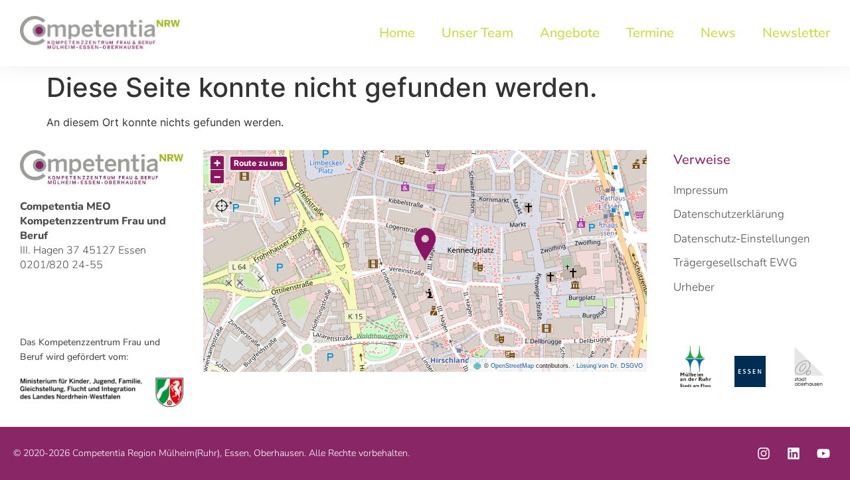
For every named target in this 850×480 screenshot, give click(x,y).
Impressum (700, 190)
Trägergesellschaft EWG (735, 262)
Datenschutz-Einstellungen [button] (741, 238)
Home (397, 33)
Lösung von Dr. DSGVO (609, 365)
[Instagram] (763, 453)
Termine (650, 33)
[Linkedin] (793, 453)
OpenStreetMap (512, 365)
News (718, 33)
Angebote (570, 33)
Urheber (694, 287)
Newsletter (796, 33)
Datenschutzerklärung (728, 214)
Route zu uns (259, 163)
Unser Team (477, 33)
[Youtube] (823, 453)
